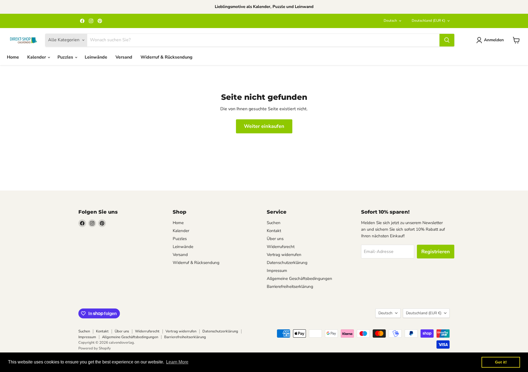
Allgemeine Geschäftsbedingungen (299, 278)
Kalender (37, 57)
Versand (124, 57)
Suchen (273, 222)
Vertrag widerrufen (284, 254)
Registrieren (435, 251)
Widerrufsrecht (281, 246)
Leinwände (96, 57)
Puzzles (65, 57)
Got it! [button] (501, 362)
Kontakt (274, 230)
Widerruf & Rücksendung (167, 57)
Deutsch (390, 20)
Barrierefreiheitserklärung (290, 286)
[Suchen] (446, 40)
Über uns (275, 238)
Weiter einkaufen (264, 126)
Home (13, 57)
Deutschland (428, 20)
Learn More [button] (177, 362)
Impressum (277, 270)
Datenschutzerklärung (287, 262)
